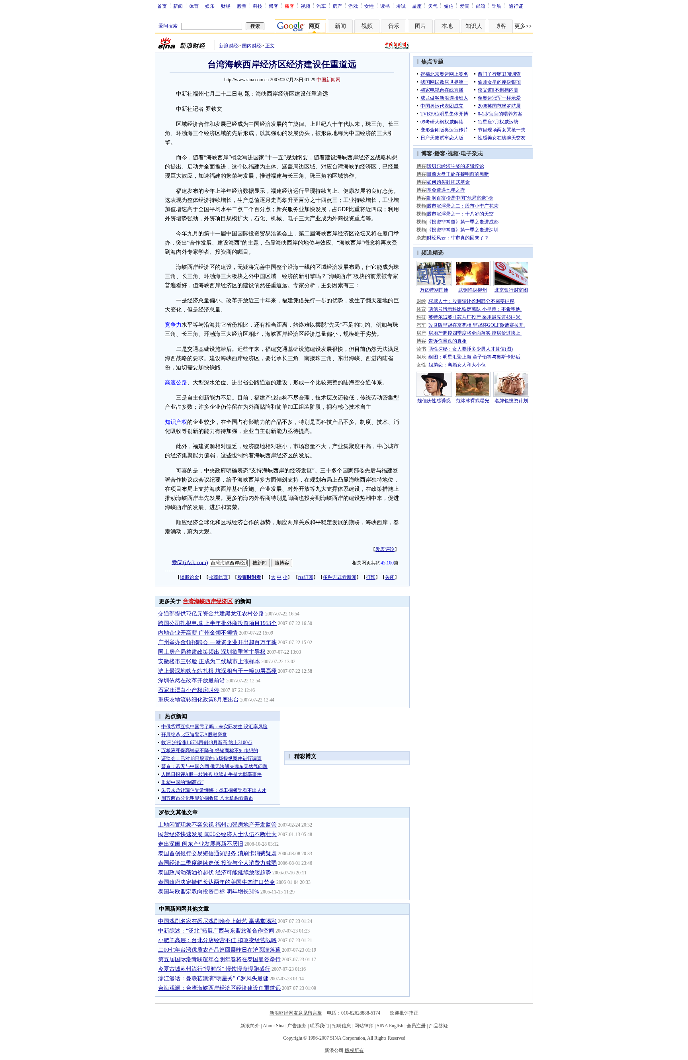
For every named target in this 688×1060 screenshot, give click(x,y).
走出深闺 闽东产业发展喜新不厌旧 (200, 844)
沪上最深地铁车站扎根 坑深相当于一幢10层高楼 (217, 671)
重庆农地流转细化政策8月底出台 (198, 700)
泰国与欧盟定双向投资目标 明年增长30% (208, 892)
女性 (369, 6)
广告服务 (297, 1026)
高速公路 (176, 383)
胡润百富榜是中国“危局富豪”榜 (460, 198)
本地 (447, 26)
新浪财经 (228, 46)
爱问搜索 (168, 26)
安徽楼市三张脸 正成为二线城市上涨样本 (209, 661)
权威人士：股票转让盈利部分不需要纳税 (471, 301)
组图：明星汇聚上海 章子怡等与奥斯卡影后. (475, 357)
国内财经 (251, 46)
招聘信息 (341, 1026)
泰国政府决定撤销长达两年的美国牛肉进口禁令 (216, 882)
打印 (370, 577)
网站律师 (363, 1026)
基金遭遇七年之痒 (446, 190)
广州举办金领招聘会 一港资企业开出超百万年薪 (217, 642)
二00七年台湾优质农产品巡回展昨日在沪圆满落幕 (219, 950)
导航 (496, 6)
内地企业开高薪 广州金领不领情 (198, 633)
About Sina (273, 1026)
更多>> (523, 26)
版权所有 (354, 1050)
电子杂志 (472, 154)
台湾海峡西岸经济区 (208, 601)
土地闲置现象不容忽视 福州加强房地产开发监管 (217, 825)
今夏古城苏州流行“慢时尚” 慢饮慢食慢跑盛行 (214, 969)
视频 (305, 6)
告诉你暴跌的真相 (447, 341)
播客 (440, 154)
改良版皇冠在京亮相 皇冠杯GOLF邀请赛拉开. (476, 325)
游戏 (353, 6)
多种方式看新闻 (339, 577)
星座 (417, 6)
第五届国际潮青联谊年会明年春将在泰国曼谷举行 (219, 959)
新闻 (178, 6)
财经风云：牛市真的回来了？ (458, 238)
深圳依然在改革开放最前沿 (191, 681)
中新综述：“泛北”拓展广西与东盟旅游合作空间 (216, 931)
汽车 (321, 6)
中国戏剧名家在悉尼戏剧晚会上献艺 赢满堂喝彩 (217, 921)
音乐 (393, 26)
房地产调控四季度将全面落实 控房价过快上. (475, 333)
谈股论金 (189, 577)
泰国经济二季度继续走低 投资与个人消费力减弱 (217, 863)
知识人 (473, 26)
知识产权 (176, 422)
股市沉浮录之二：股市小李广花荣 (462, 206)
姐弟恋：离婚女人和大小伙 (457, 365)
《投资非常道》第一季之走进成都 (462, 222)
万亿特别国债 (434, 290)
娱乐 (210, 6)
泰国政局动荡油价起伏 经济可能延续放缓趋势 (214, 873)
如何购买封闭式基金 (448, 182)
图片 (420, 26)
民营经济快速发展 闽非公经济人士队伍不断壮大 (217, 834)
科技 (257, 6)
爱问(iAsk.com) (190, 562)
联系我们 (319, 1026)
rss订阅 (305, 577)
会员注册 (416, 1026)
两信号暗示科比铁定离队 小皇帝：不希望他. (475, 309)
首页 (162, 6)
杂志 (421, 238)
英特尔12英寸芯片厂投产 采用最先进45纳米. (475, 317)
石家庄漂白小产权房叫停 (188, 690)
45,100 (387, 563)
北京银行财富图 (511, 290)
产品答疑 (438, 1026)
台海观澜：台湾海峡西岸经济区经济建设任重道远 (219, 988)
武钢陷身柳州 (472, 290)
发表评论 (385, 549)
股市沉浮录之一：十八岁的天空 (460, 214)
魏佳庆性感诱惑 (434, 401)
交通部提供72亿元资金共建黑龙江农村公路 (211, 614)
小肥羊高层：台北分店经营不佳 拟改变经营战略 (217, 940)
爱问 (464, 6)
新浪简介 (250, 1026)
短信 (448, 6)
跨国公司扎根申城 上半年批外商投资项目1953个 (217, 623)
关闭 (390, 577)
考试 (401, 6)
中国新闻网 (328, 79)
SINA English (390, 1026)
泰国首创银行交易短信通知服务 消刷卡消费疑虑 (217, 853)
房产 (337, 6)
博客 (273, 6)
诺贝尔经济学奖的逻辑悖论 (455, 166)
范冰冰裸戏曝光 (472, 401)
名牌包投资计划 (511, 401)
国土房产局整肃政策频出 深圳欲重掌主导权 (212, 652)
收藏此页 (218, 577)
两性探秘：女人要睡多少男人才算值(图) (470, 349)
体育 (194, 6)
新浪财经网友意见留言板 (296, 1013)
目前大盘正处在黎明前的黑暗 (458, 174)
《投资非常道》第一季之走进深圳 (462, 230)
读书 (385, 6)
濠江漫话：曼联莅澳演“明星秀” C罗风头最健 (213, 979)
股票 (241, 6)
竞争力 (173, 325)
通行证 (516, 6)
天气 (433, 6)
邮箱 (480, 6)
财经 (226, 6)
